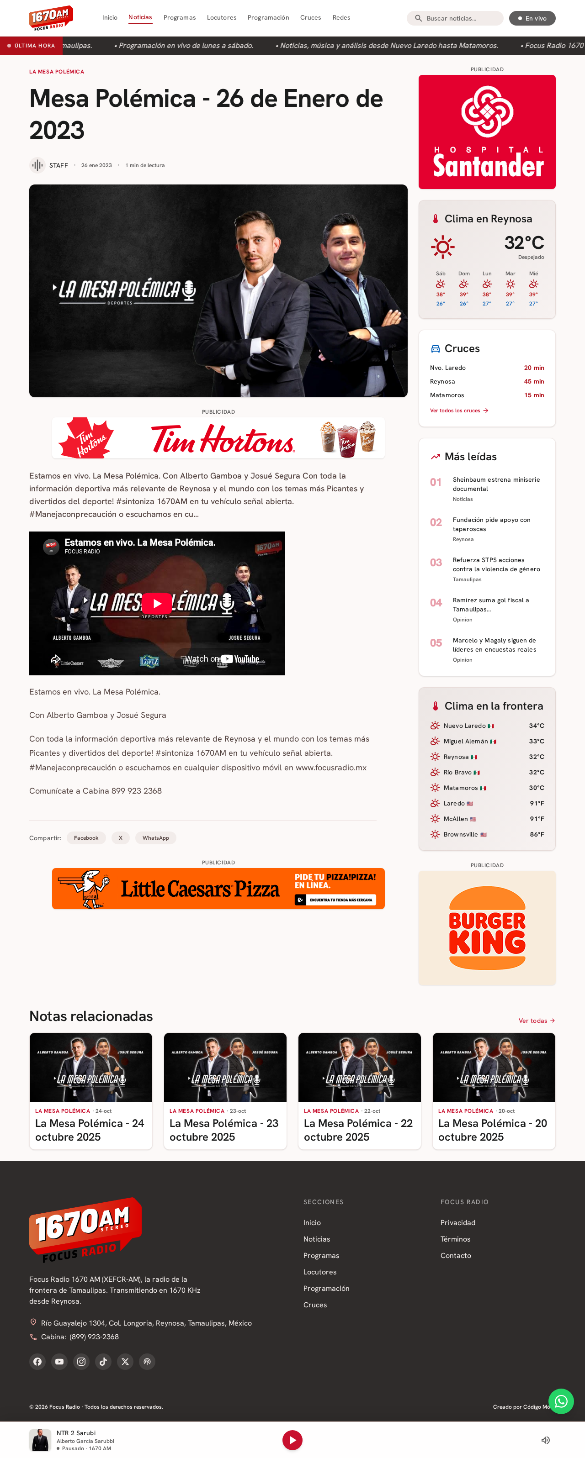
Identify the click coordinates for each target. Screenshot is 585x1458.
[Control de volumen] (546, 1440)
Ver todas (533, 1020)
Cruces (311, 17)
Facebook (86, 838)
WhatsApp (156, 838)
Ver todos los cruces (455, 410)
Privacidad (458, 1222)
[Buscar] (418, 18)
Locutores (222, 17)
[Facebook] (37, 1361)
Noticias (140, 17)
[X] (125, 1361)
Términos (456, 1239)
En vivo (536, 18)
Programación (268, 17)
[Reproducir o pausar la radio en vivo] (292, 1440)
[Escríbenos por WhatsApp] (561, 1401)
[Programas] (147, 1361)
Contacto (456, 1255)
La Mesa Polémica (57, 71)
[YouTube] (59, 1361)
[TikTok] (103, 1361)
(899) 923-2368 (94, 1337)
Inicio (110, 17)
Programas (180, 17)
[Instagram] (81, 1361)
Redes (342, 17)
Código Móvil (539, 1407)
